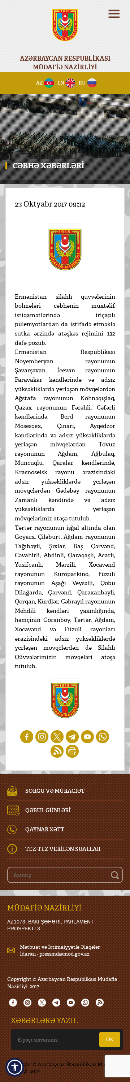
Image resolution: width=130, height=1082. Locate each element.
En (60, 82)
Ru (82, 82)
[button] (14, 1067)
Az (39, 82)
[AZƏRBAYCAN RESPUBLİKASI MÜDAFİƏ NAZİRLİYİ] (65, 30)
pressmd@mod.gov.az (64, 953)
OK (109, 1039)
